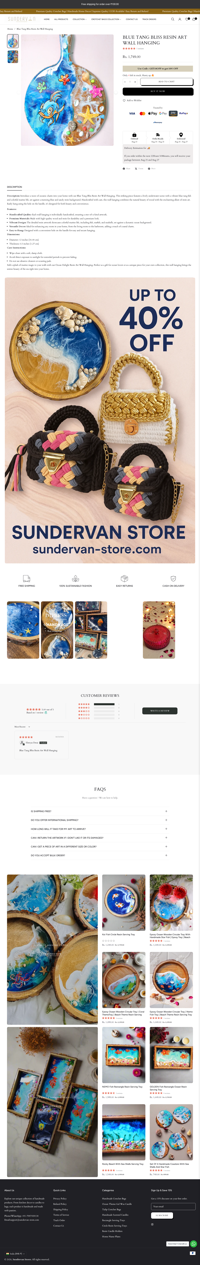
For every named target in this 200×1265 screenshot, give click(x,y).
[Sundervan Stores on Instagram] (153, 1224)
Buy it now (158, 91)
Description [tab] (14, 187)
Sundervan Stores (22, 1259)
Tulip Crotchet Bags (111, 1209)
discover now (52, 954)
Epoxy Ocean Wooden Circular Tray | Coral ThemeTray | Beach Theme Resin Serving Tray (123, 1013)
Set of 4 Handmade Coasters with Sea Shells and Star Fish (169, 1165)
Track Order (59, 1220)
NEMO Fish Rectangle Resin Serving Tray (122, 1086)
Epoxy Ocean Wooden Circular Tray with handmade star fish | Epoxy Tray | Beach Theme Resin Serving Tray (170, 936)
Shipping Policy (60, 1209)
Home (10, 29)
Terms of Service (61, 1214)
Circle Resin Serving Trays (114, 1225)
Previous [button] (18, 92)
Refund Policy (60, 1204)
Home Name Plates (111, 1236)
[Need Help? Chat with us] (193, 1243)
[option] (67, 90)
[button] (172, 19)
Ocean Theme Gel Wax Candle (117, 1204)
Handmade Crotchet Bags (114, 1198)
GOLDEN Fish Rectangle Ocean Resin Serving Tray (168, 1088)
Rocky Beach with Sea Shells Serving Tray (122, 1164)
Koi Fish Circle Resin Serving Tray (118, 934)
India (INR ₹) (16, 1253)
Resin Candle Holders (112, 1231)
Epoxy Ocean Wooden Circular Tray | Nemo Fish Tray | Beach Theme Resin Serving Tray (171, 1013)
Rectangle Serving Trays (113, 1220)
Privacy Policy (60, 1198)
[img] (26, 737)
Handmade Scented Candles (115, 1214)
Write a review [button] (160, 711)
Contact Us (58, 1225)
